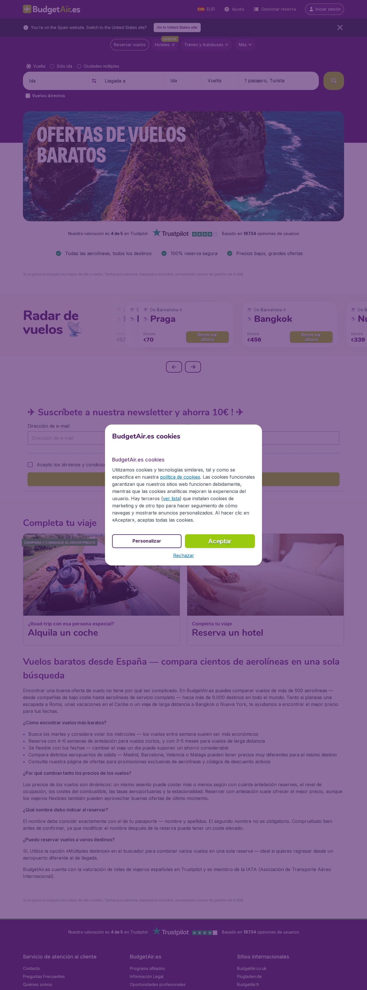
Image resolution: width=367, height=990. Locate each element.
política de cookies (180, 477)
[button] (183, 555)
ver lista (171, 498)
